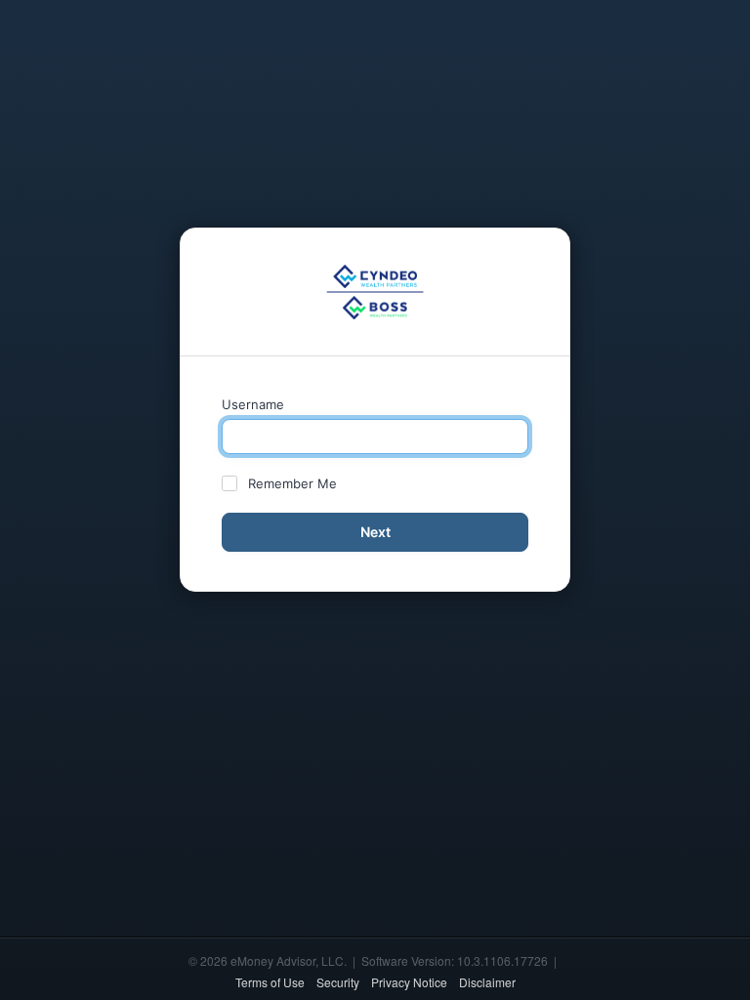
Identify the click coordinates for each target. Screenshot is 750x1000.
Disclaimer (487, 982)
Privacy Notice (409, 982)
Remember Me (292, 483)
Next (375, 531)
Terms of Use (270, 982)
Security (337, 982)
